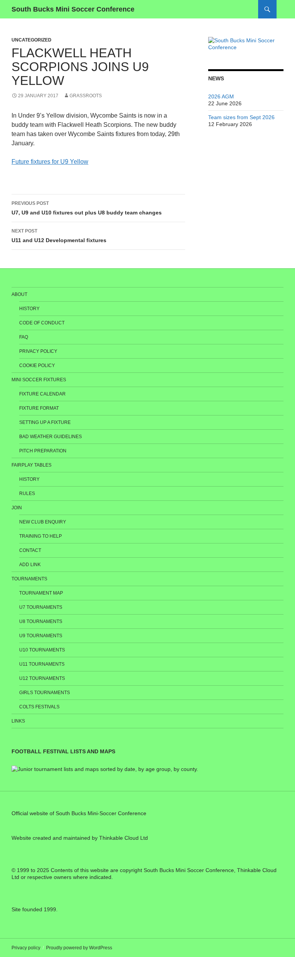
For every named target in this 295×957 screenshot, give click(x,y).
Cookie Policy (37, 365)
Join (17, 507)
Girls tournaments (44, 692)
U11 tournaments (42, 664)
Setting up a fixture (45, 422)
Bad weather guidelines (50, 436)
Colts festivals (39, 706)
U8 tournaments (40, 621)
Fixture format (39, 408)
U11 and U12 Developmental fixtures (59, 235)
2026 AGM (221, 96)
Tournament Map (41, 593)
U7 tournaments (40, 607)
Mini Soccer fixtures (39, 379)
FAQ (23, 337)
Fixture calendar (42, 394)
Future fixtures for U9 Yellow (50, 161)
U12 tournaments (42, 678)
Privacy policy (38, 351)
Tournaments (29, 579)
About (19, 294)
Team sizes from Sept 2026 (241, 117)
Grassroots (86, 95)
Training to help (40, 536)
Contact (30, 550)
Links (18, 721)
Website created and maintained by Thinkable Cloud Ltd (80, 838)
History (29, 308)
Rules (27, 493)
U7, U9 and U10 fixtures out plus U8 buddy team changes (87, 208)
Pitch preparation (42, 451)
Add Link (30, 564)
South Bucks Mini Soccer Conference (73, 9)
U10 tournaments (42, 650)
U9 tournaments (40, 635)
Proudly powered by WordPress (79, 947)
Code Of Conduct (42, 323)
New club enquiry (42, 522)
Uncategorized (31, 40)
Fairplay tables (31, 465)
